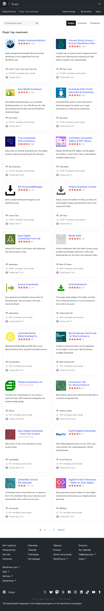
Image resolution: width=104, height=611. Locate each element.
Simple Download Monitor (31, 40)
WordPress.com (11, 567)
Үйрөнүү (57, 545)
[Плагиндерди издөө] (36, 23)
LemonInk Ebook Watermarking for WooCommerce (27, 335)
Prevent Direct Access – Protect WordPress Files (82, 42)
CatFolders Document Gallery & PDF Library (80, 139)
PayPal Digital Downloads (82, 431)
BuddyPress (9, 580)
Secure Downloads (28, 284)
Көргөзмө (33, 545)
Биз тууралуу (9, 545)
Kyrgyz (11, 592)
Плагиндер (33, 554)
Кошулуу (83, 545)
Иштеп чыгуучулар (62, 554)
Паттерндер (34, 559)
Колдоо (57, 550)
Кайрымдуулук (87, 554)
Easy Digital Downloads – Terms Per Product (30, 432)
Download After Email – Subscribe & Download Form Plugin (81, 91)
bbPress (8, 576)
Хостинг (7, 554)
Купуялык (7, 559)
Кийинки (61, 530)
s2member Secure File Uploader (28, 481)
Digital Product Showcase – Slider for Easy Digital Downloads (82, 481)
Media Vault (75, 235)
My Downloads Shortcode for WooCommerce (83, 334)
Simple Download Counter (83, 186)
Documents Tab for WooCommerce (79, 383)
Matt (6, 571)
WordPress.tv (60, 559)
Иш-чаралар (85, 550)
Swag (82, 559)
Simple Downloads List (30, 382)
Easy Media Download (29, 89)
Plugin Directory (9, 11)
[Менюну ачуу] (100, 4)
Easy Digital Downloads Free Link (29, 237)
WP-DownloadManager (30, 186)
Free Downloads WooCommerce (27, 139)
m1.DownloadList (78, 284)
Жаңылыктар (9, 550)
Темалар (32, 550)
